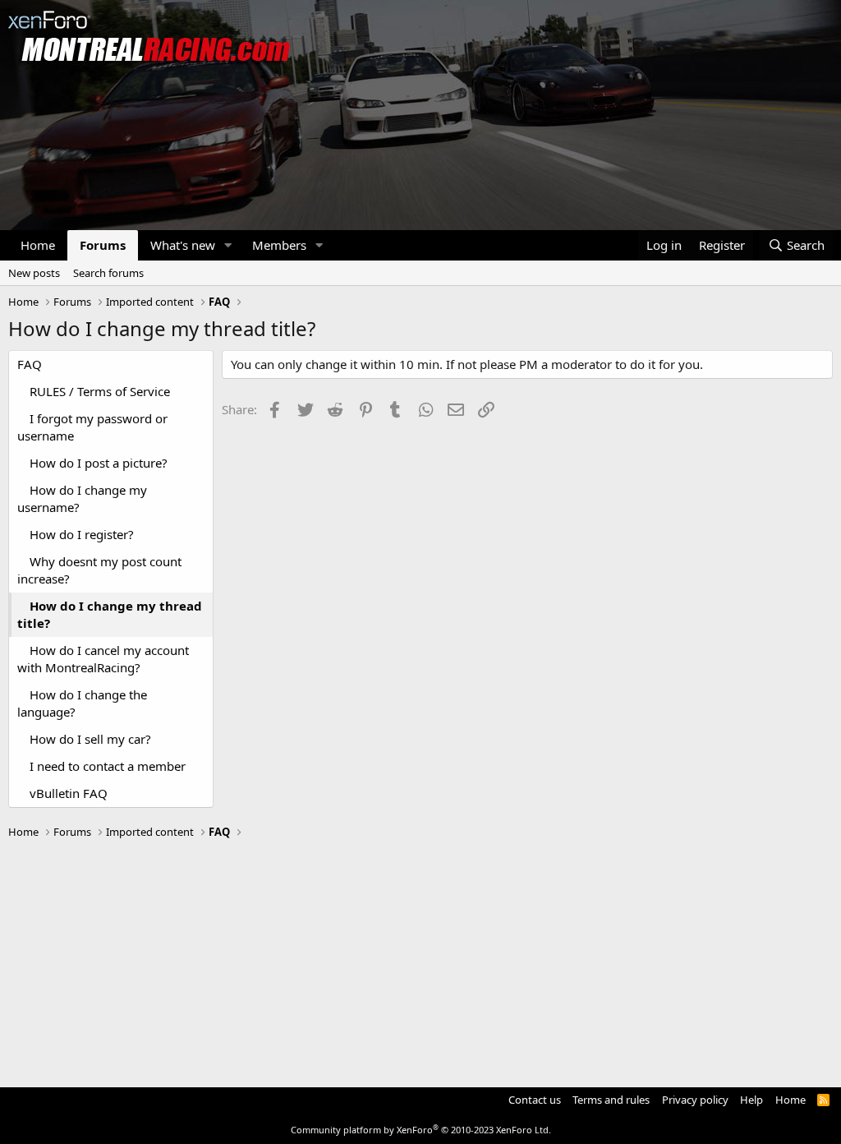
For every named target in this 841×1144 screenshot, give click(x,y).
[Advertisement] (420, 956)
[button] (228, 245)
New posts (34, 272)
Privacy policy (695, 1099)
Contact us (534, 1099)
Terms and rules (611, 1099)
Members (279, 245)
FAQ (29, 364)
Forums (103, 245)
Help (751, 1099)
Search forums (108, 272)
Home (38, 245)
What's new (182, 245)
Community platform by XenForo (421, 1129)
